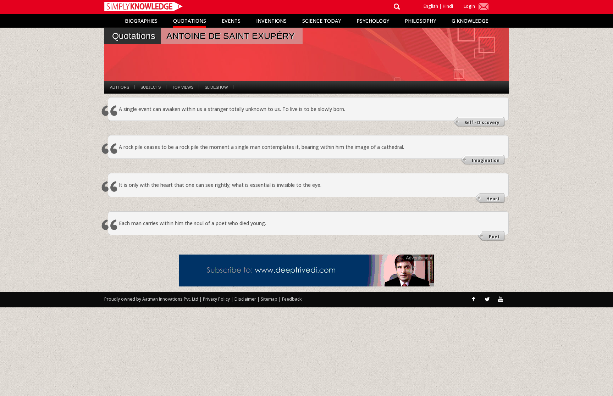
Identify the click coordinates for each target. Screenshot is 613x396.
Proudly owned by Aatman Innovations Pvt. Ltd (151, 299)
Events (231, 20)
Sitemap (269, 299)
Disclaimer (245, 299)
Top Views (182, 87)
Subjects (150, 87)
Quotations (189, 20)
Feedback (292, 299)
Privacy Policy (217, 299)
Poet (494, 237)
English (431, 6)
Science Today (321, 20)
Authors (119, 87)
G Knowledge (470, 20)
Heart (492, 199)
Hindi (448, 6)
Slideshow (216, 87)
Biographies (141, 20)
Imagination (485, 160)
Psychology (373, 20)
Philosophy (420, 20)
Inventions (271, 20)
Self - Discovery (481, 122)
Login (469, 6)
